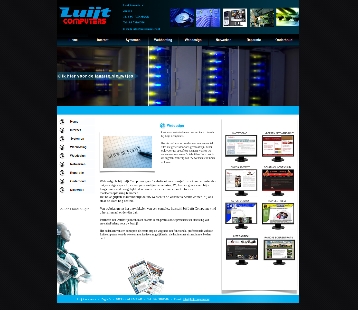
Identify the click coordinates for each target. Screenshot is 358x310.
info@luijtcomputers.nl (196, 299)
